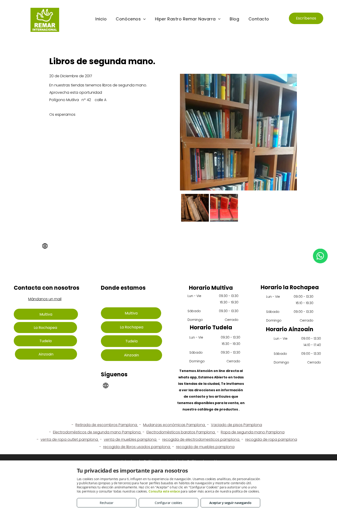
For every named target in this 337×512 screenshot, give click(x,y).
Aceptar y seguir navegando (230, 503)
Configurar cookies (168, 503)
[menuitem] (101, 19)
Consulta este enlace (164, 491)
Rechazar (106, 503)
